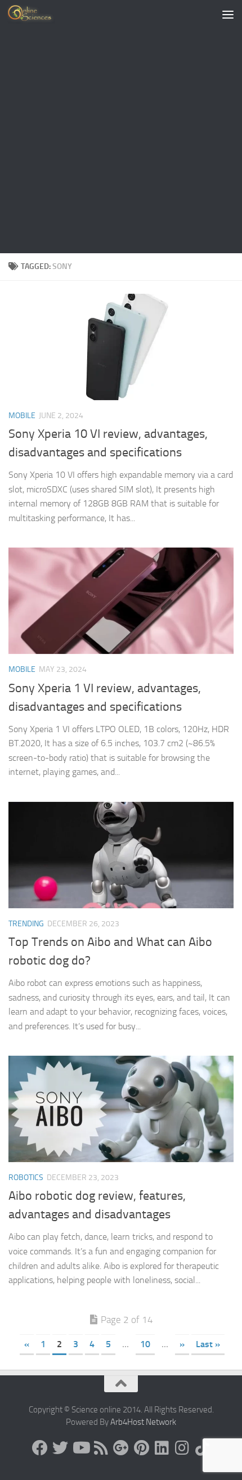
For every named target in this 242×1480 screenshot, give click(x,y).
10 (145, 1344)
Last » (208, 1344)
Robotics (25, 1177)
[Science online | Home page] (39, 14)
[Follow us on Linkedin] (161, 1448)
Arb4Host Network (143, 1422)
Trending (26, 924)
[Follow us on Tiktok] (202, 1448)
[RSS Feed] (101, 1448)
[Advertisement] (121, 127)
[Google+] (121, 1448)
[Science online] (40, 1448)
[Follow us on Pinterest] (141, 1448)
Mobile (21, 415)
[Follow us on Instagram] (182, 1448)
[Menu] (228, 14)
